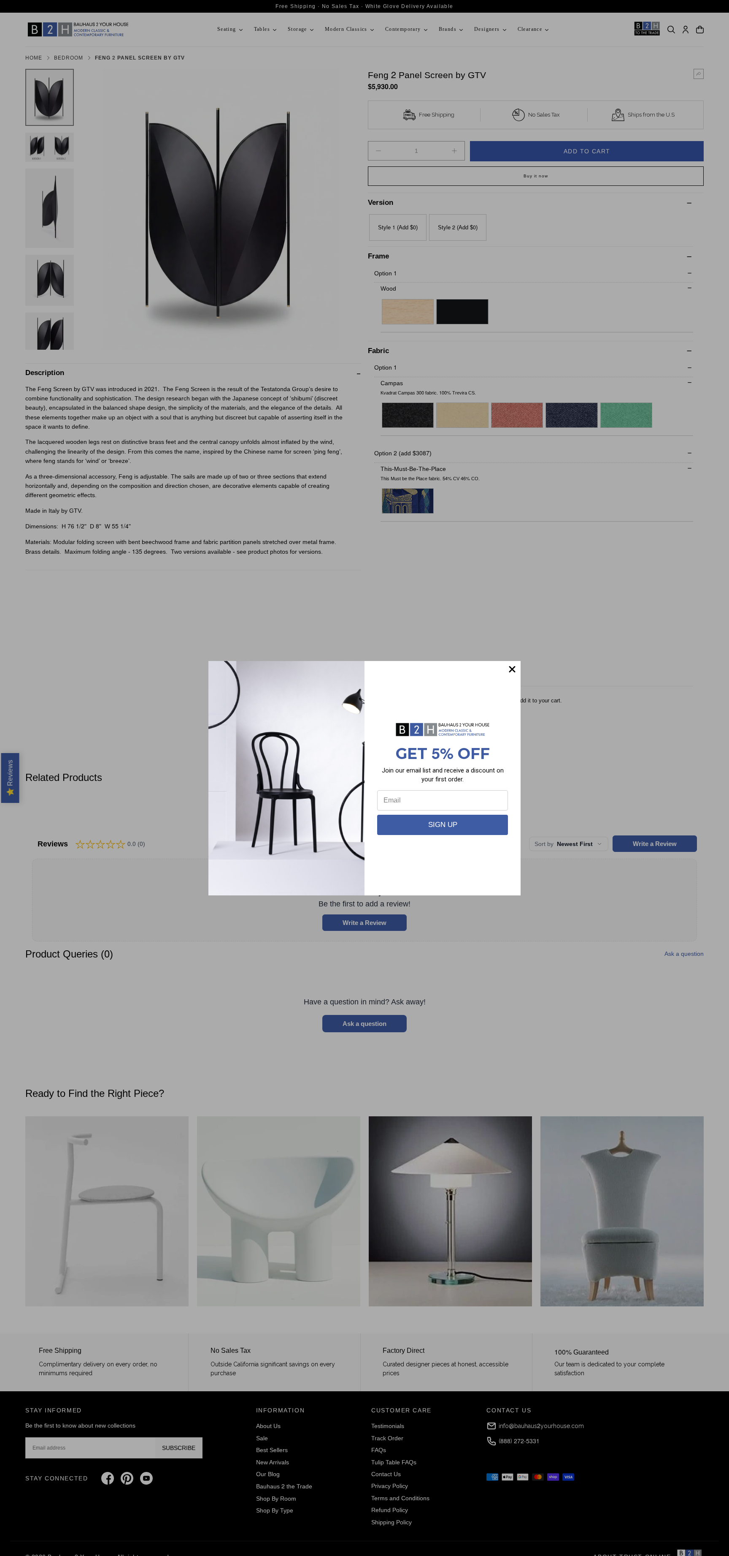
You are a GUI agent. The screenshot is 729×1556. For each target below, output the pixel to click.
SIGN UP (442, 825)
